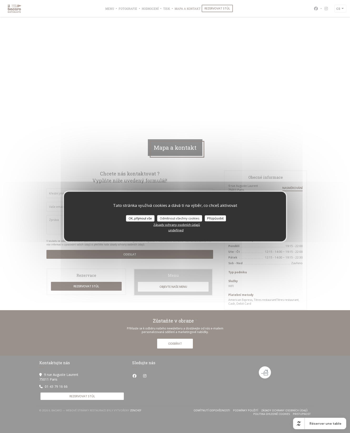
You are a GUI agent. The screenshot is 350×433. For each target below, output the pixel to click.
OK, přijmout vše (140, 218)
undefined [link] (176, 230)
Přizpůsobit (215, 218)
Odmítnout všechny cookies (180, 218)
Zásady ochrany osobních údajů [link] (176, 225)
